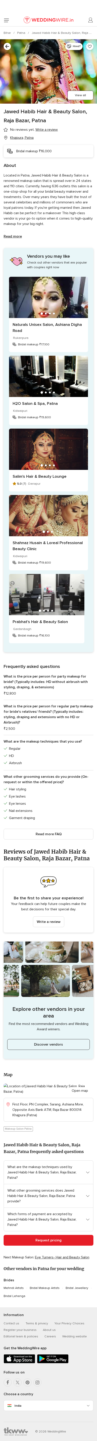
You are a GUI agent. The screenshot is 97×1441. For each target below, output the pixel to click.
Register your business (20, 1330)
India (17, 1406)
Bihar (8, 33)
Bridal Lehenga (14, 1296)
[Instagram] (37, 1382)
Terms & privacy (36, 1323)
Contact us (11, 1323)
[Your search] (7, 46)
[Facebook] (8, 1382)
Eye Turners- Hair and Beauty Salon (62, 1257)
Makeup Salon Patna (18, 1129)
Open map (80, 1090)
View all (80, 95)
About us (49, 1330)
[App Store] (19, 1362)
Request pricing (48, 1240)
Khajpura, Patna (22, 137)
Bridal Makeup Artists (45, 1288)
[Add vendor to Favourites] (89, 46)
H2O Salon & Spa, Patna (35, 403)
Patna (21, 33)
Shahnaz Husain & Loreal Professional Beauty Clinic (48, 545)
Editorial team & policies (21, 1336)
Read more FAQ (49, 834)
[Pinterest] (27, 1382)
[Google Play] (53, 1362)
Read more (13, 236)
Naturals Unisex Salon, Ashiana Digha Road (47, 327)
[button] (48, 900)
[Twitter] (18, 1382)
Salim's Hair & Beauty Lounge (40, 476)
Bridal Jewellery (77, 1288)
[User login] (90, 20)
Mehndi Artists (14, 1288)
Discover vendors (48, 1044)
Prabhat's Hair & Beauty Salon (40, 621)
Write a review (48, 922)
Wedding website (74, 1336)
